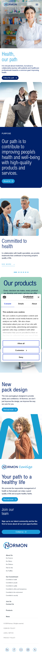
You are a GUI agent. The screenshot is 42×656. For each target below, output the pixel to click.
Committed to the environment (14, 592)
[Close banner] (38, 297)
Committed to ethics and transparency (16, 589)
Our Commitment (12, 577)
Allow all (21, 343)
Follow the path (8, 78)
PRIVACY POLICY (9, 638)
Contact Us (10, 604)
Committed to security (12, 595)
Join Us (8, 601)
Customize (19, 350)
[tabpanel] (21, 237)
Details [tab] (21, 304)
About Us (7, 181)
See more (6, 264)
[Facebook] (14, 650)
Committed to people (11, 583)
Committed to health (11, 579)
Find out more (8, 409)
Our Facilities (9, 571)
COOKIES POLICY (9, 628)
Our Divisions (9, 564)
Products (9, 610)
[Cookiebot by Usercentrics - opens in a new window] (24, 297)
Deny (21, 357)
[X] (35, 650)
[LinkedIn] (7, 650)
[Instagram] (28, 650)
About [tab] (34, 304)
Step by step (9, 567)
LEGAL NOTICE (9, 633)
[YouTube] (21, 650)
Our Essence (9, 558)
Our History (9, 561)
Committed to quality (11, 586)
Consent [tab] (7, 304)
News (8, 616)
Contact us (19, 532)
